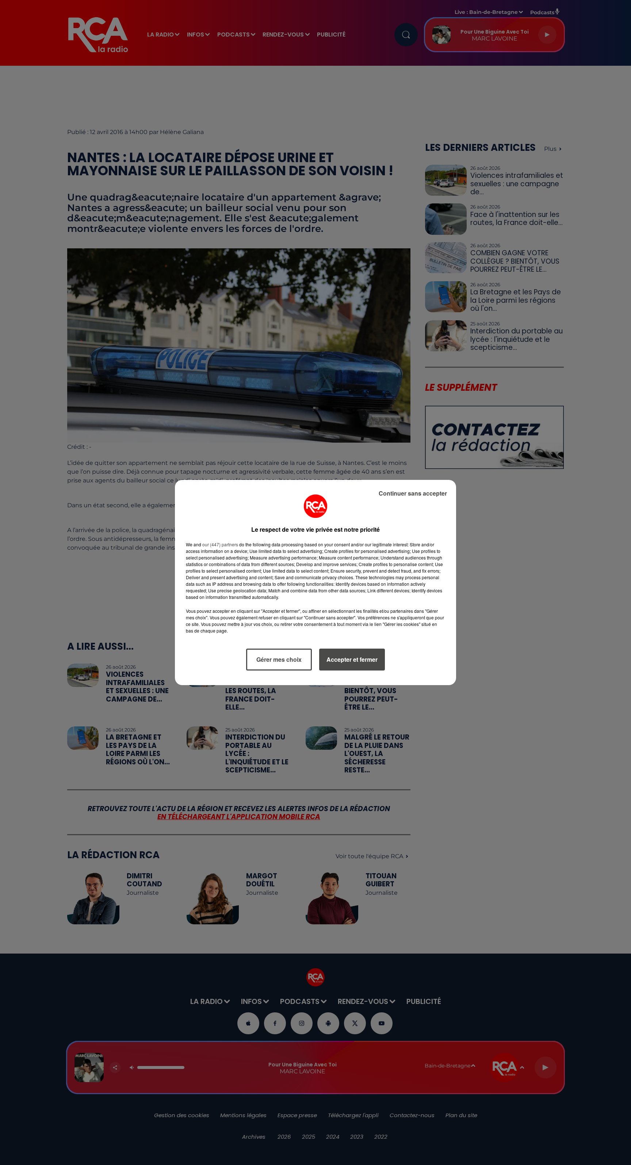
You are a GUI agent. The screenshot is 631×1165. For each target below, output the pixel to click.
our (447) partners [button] (220, 544)
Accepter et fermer (352, 659)
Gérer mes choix (279, 659)
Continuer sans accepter (413, 493)
